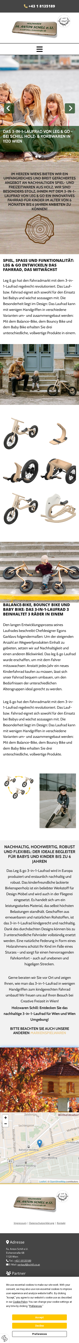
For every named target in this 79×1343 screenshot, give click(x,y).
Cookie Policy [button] (20, 1301)
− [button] (5, 1123)
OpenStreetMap (58, 1181)
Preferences (39, 1334)
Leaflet (42, 1181)
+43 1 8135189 (42, 6)
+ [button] (5, 1117)
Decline (39, 1325)
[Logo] (39, 29)
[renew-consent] (4, 1338)
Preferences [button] (35, 1306)
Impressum (20, 1223)
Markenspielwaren (48, 1033)
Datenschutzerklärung (41, 1223)
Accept (39, 1317)
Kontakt (61, 1223)
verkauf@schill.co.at (28, 1264)
